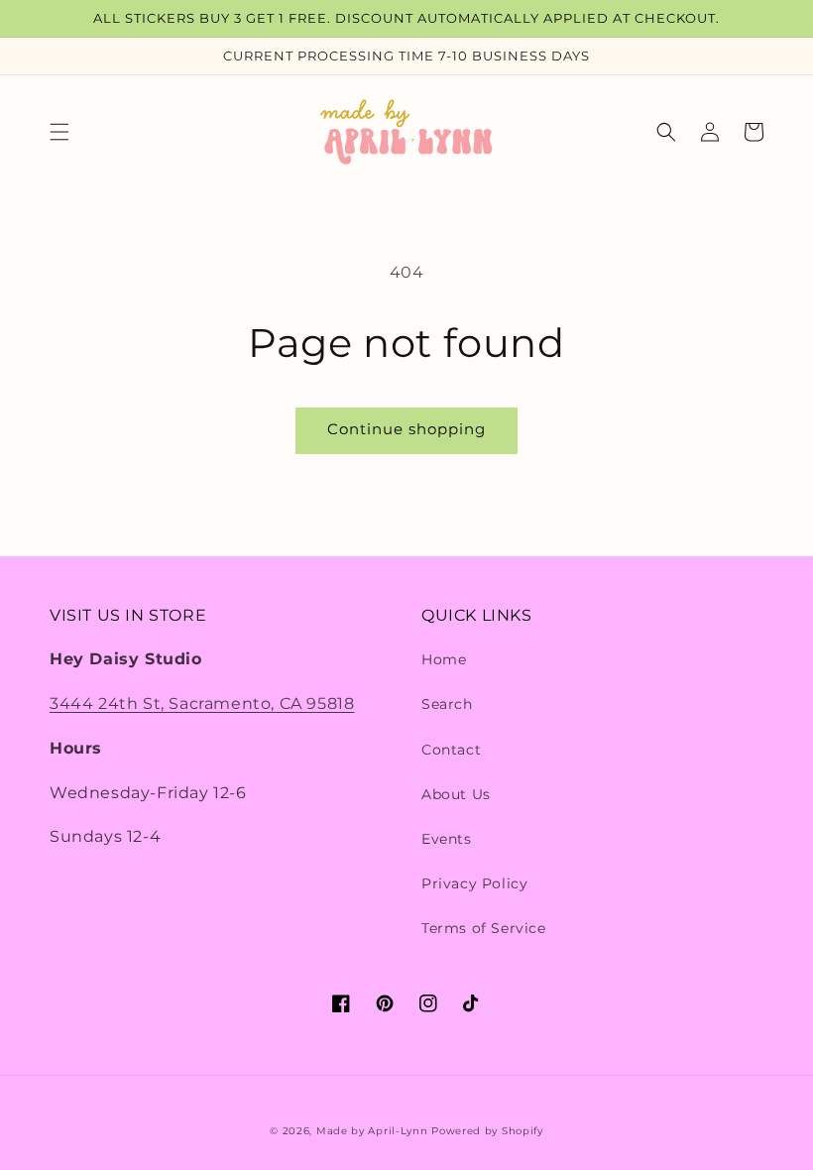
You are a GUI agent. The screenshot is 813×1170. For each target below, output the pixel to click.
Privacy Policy (474, 883)
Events (446, 839)
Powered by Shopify (487, 1130)
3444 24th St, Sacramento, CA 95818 (202, 703)
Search (447, 704)
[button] (59, 132)
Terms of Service (483, 928)
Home (443, 659)
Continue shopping (406, 428)
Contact (451, 750)
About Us (456, 794)
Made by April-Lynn (372, 1130)
